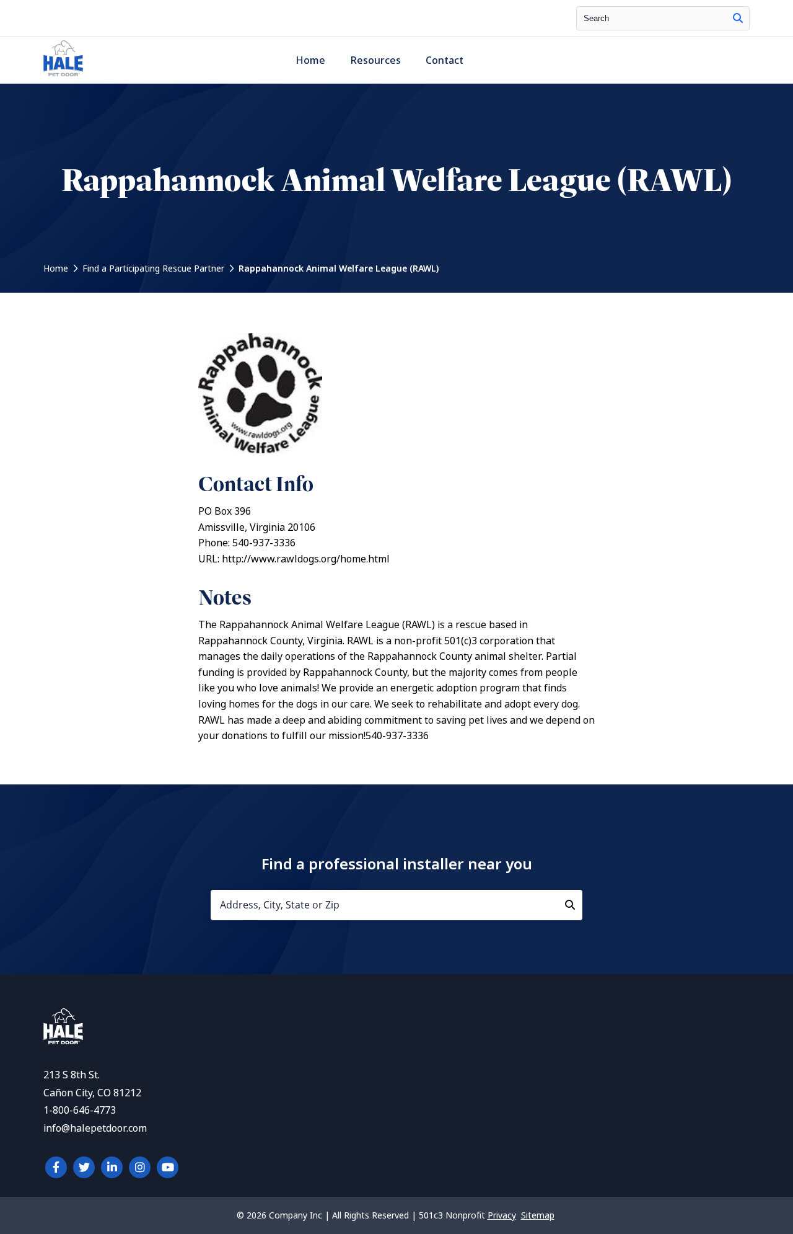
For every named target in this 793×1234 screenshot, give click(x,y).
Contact (444, 60)
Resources (375, 60)
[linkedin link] (112, 1167)
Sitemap (537, 1215)
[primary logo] (63, 76)
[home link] (63, 1041)
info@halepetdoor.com (95, 1128)
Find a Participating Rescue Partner (153, 268)
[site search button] (738, 18)
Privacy (502, 1215)
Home (310, 60)
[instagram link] (140, 1167)
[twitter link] (84, 1167)
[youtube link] (167, 1167)
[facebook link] (56, 1167)
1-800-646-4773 (79, 1110)
